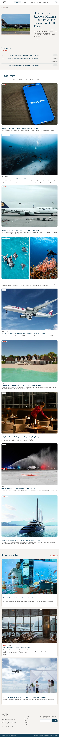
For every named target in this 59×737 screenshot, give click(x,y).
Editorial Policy (46, 735)
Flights (8, 79)
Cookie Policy (41, 735)
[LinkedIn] (8, 726)
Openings (14, 79)
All (3, 79)
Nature (37, 79)
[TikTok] (6, 726)
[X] (10, 726)
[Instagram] (2, 726)
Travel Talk (26, 722)
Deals (25, 720)
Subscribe (54, 720)
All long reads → (53, 555)
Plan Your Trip (27, 718)
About (25, 724)
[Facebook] (4, 726)
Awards (31, 79)
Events (26, 79)
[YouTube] (12, 726)
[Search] (56, 2)
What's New (26, 716)
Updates (20, 79)
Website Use (36, 735)
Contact (56, 735)
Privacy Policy (52, 735)
